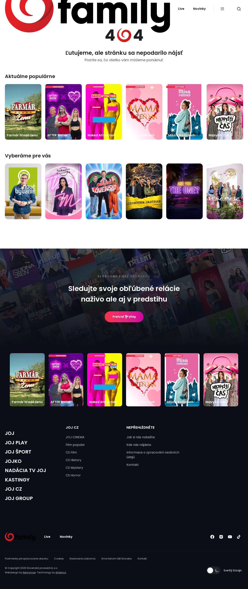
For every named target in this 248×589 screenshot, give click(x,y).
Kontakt (132, 464)
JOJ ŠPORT (18, 451)
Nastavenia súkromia (82, 558)
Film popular (75, 445)
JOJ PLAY (16, 442)
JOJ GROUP (19, 498)
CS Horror (73, 475)
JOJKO (13, 461)
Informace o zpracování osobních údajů (152, 454)
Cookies (59, 558)
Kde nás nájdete (138, 445)
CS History (73, 460)
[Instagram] (221, 536)
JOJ (9, 433)
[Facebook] (212, 536)
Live (181, 8)
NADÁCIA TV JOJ (25, 470)
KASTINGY (17, 479)
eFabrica (60, 572)
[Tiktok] (238, 536)
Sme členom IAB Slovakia (116, 558)
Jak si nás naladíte (140, 437)
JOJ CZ (13, 489)
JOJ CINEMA (75, 437)
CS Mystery (74, 467)
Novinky (199, 8)
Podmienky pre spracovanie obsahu (26, 558)
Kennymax (29, 572)
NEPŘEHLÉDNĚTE (140, 427)
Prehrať (118, 317)
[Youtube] (229, 536)
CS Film (71, 452)
